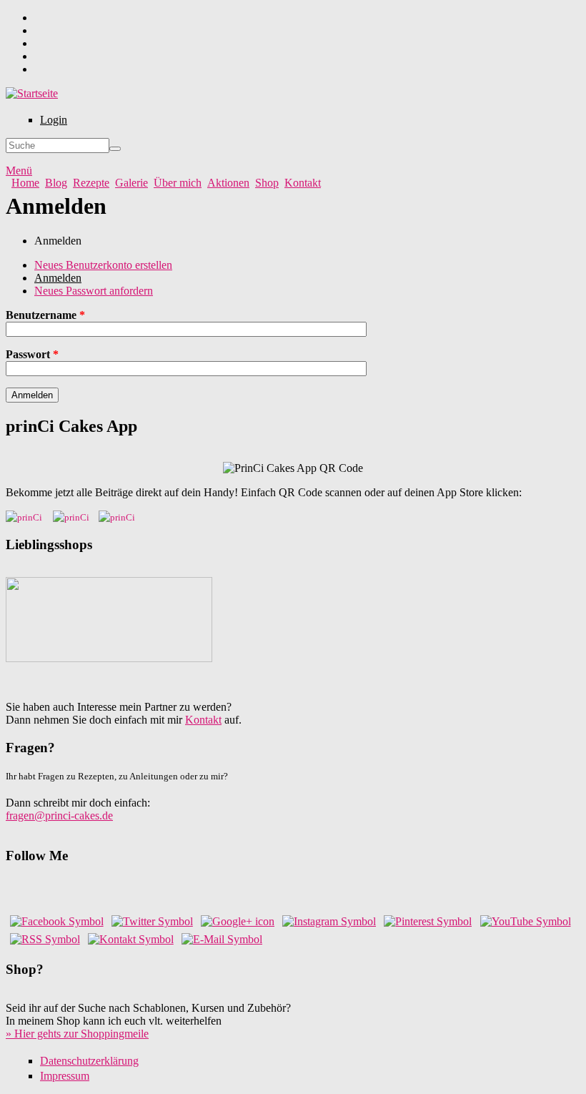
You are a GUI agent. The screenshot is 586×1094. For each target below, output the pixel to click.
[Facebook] (57, 921)
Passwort (32, 354)
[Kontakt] (131, 939)
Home (25, 183)
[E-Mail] (222, 939)
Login (53, 120)
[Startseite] (32, 93)
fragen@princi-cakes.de (59, 815)
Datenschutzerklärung (89, 1061)
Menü (19, 170)
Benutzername (45, 315)
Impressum (64, 1076)
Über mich (178, 183)
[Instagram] (329, 921)
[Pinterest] (428, 921)
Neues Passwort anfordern (93, 291)
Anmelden (57, 278)
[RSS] (45, 939)
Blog (56, 183)
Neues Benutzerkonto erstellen (103, 265)
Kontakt (302, 183)
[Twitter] (152, 921)
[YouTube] (525, 921)
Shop (267, 183)
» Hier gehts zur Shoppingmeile (77, 1034)
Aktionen (228, 183)
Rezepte (91, 183)
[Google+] (237, 921)
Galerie (131, 183)
